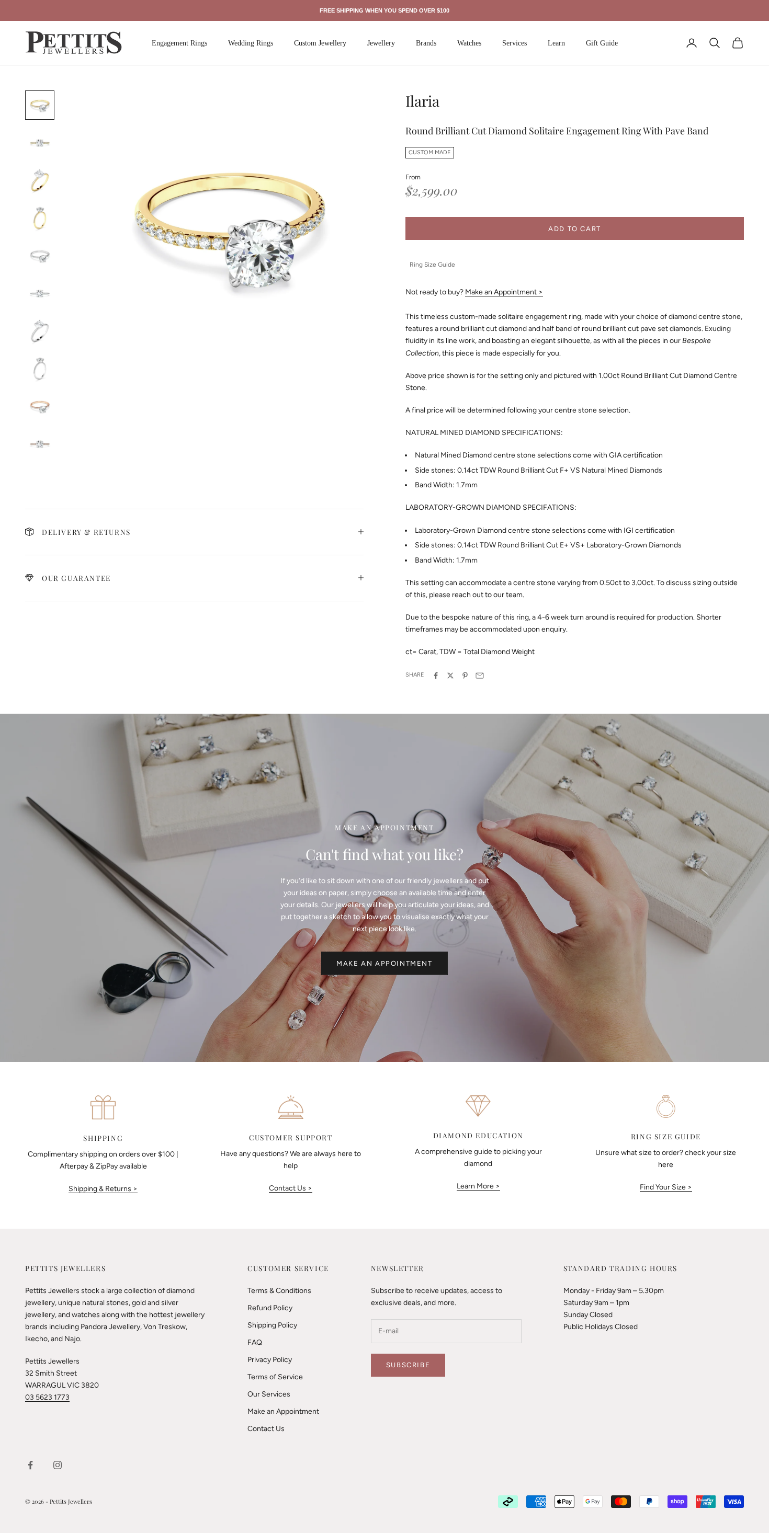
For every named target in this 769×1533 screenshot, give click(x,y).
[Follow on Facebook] (30, 1465)
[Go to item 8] (39, 368)
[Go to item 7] (39, 331)
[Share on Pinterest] (465, 675)
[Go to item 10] (39, 444)
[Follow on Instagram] (57, 1465)
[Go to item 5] (39, 255)
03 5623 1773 (47, 1397)
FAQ (254, 1342)
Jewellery (381, 43)
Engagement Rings (179, 43)
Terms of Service (275, 1376)
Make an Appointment (384, 963)
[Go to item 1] (39, 105)
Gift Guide (602, 43)
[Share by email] (480, 675)
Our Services (268, 1394)
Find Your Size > (666, 1187)
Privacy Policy (269, 1359)
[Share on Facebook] (436, 675)
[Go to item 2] (39, 142)
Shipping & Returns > (103, 1188)
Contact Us (266, 1428)
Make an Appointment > (504, 292)
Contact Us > (290, 1188)
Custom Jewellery (320, 43)
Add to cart (574, 229)
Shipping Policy (272, 1325)
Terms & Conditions (279, 1290)
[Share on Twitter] (450, 675)
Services (514, 43)
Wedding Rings (250, 43)
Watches (469, 43)
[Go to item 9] (39, 406)
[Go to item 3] (39, 180)
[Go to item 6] (39, 293)
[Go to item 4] (39, 218)
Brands (426, 43)
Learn (556, 43)
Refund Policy (269, 1307)
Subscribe (408, 1365)
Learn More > (478, 1186)
